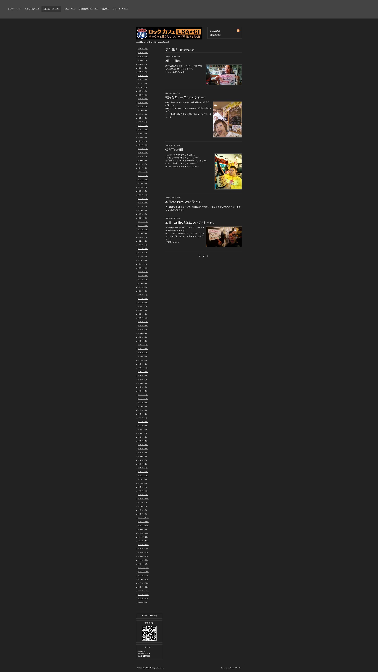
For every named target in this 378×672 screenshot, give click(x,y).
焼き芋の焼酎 (174, 149)
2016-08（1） (143, 445)
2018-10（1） (143, 372)
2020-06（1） (143, 325)
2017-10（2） (143, 399)
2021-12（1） (143, 260)
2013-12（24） (143, 564)
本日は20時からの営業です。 (184, 201)
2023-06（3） (143, 195)
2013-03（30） (143, 598)
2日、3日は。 (174, 60)
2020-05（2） (143, 329)
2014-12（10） (143, 518)
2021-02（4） (143, 299)
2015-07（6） (143, 491)
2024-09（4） (143, 137)
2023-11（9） (143, 176)
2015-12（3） (143, 472)
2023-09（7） (143, 183)
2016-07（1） (143, 448)
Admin (238, 668)
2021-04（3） (143, 291)
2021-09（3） (143, 272)
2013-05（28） (143, 591)
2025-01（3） (143, 122)
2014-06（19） (143, 541)
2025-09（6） (143, 91)
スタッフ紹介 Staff (32, 9)
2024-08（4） (143, 141)
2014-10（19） (143, 525)
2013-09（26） (143, 575)
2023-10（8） (143, 179)
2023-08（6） (143, 187)
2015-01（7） (143, 514)
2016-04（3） (143, 460)
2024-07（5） (143, 145)
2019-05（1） (143, 364)
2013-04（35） (143, 595)
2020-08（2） (143, 318)
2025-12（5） (143, 79)
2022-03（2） (143, 252)
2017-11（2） (143, 395)
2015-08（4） (143, 487)
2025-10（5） (143, 87)
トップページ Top (14, 9)
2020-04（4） (143, 333)
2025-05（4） (143, 106)
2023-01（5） (143, 214)
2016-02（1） (143, 464)
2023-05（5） (143, 199)
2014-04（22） (143, 548)
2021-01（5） (143, 302)
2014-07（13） (143, 537)
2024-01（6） (143, 168)
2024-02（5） (143, 164)
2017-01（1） (143, 425)
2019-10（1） (143, 349)
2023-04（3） (143, 202)
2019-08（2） (143, 356)
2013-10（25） (143, 571)
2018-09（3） (143, 375)
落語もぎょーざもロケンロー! (185, 97)
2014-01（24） (143, 560)
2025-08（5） (143, 95)
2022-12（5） (143, 218)
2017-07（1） (143, 410)
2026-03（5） (143, 68)
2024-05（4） (143, 152)
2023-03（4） (143, 206)
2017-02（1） (143, 422)
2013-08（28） (143, 579)
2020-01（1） (143, 337)
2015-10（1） (143, 479)
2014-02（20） (143, 556)
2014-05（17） (143, 545)
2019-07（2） (143, 360)
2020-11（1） (143, 310)
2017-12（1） (143, 391)
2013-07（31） (143, 583)
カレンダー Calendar (120, 9)
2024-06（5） (143, 149)
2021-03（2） (143, 295)
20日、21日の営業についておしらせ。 (190, 222)
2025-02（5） (143, 118)
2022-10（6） (143, 226)
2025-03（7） (143, 114)
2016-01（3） (143, 468)
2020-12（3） (143, 306)
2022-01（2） (143, 256)
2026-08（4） (143, 49)
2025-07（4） (143, 99)
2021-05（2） (143, 287)
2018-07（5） (143, 379)
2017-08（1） (143, 406)
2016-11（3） (143, 433)
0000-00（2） (143, 602)
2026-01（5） (143, 76)
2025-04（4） (143, 110)
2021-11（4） (143, 264)
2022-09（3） (143, 229)
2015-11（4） (143, 475)
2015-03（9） (143, 506)
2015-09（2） (143, 483)
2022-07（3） (143, 237)
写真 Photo (105, 9)
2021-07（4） (143, 279)
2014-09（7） (143, 529)
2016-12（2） (143, 429)
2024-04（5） (143, 156)
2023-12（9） (143, 172)
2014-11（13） (143, 522)
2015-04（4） (143, 502)
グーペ (232, 668)
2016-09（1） (143, 441)
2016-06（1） (143, 452)
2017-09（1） (143, 402)
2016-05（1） (143, 456)
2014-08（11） (143, 533)
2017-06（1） (143, 414)
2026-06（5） (143, 56)
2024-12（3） (143, 126)
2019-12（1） (143, 341)
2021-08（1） (143, 275)
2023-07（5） (143, 191)
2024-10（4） (143, 133)
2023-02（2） (143, 210)
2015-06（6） (143, 495)
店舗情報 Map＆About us (88, 9)
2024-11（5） (143, 129)
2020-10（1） (143, 314)
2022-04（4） (143, 249)
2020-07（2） (143, 322)
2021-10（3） (143, 268)
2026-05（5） (143, 60)
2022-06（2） (143, 241)
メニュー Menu (69, 9)
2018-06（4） (143, 383)
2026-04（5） (143, 64)
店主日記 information (51, 9)
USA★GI (145, 668)
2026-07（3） (143, 53)
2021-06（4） (143, 283)
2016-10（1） (143, 437)
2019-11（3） (143, 345)
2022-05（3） (143, 245)
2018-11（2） (143, 368)
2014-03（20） (143, 552)
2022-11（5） (143, 222)
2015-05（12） (143, 498)
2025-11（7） (143, 83)
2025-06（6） (143, 102)
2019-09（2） (143, 352)
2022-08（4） (143, 233)
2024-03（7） (143, 160)
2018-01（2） (143, 387)
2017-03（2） (143, 418)
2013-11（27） (143, 568)
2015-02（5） (143, 510)
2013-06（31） (143, 587)
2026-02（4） (143, 72)
